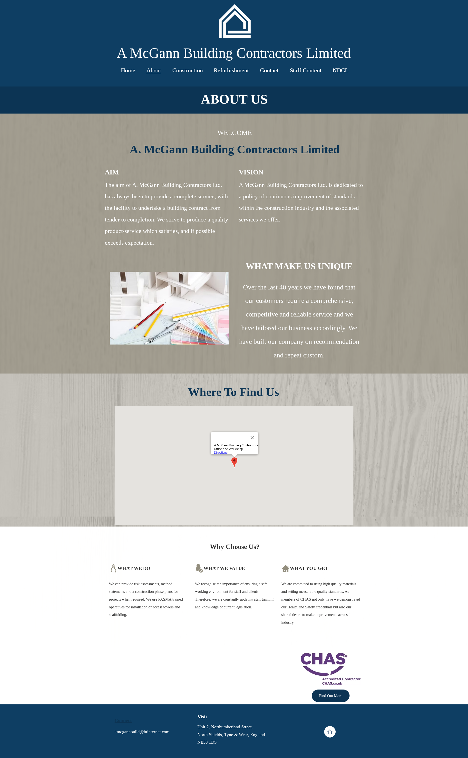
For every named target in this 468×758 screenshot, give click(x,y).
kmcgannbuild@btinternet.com (142, 731)
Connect (123, 720)
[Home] (330, 732)
